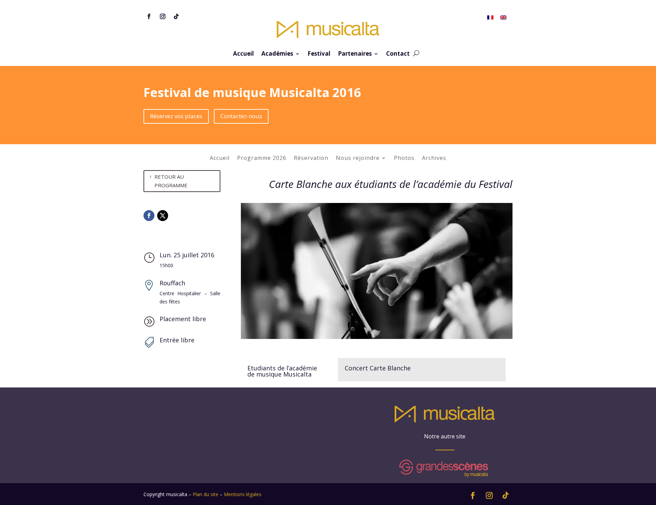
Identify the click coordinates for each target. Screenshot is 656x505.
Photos (404, 158)
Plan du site (205, 494)
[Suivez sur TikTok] (176, 16)
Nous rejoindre (358, 158)
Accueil (243, 54)
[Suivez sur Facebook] (149, 16)
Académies (277, 54)
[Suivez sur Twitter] (162, 215)
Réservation (311, 158)
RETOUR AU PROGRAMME (171, 181)
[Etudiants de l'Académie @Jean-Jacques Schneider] (376, 339)
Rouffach (172, 283)
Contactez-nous (241, 116)
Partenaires (355, 54)
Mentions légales (242, 494)
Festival (319, 54)
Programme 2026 (261, 158)
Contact (398, 54)
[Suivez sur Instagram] (162, 16)
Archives (434, 158)
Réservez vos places (176, 116)
